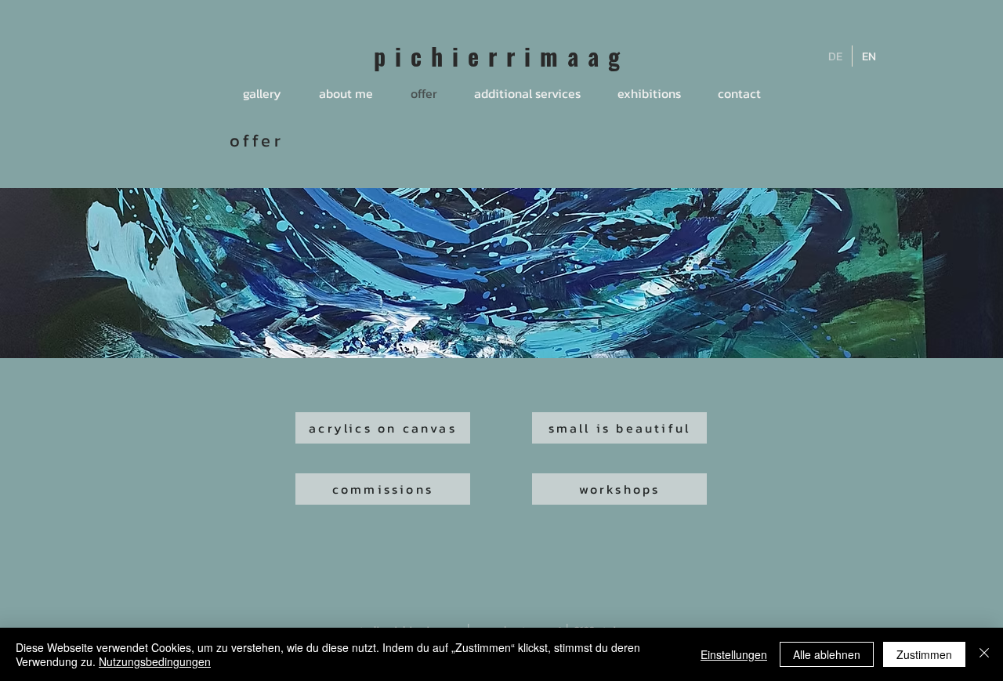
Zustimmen (924, 654)
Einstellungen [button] (734, 654)
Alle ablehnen (826, 654)
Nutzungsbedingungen (155, 661)
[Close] (984, 654)
